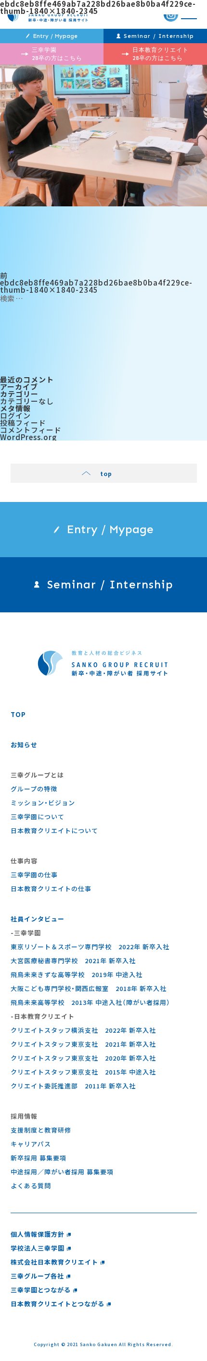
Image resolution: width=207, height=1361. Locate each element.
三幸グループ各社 (37, 1275)
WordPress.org (28, 437)
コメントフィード (31, 430)
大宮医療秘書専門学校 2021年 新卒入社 (73, 960)
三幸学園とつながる (41, 1289)
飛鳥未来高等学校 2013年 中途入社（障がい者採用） (90, 1002)
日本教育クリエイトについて (54, 830)
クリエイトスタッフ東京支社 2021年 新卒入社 (83, 1044)
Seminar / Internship (159, 36)
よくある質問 (31, 1185)
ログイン (15, 415)
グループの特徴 (34, 788)
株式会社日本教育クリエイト (54, 1261)
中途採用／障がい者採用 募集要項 (62, 1171)
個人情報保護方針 (38, 1234)
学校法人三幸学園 (38, 1248)
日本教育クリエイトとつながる (57, 1303)
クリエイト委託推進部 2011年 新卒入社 (73, 1085)
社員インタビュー (38, 918)
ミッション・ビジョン (43, 802)
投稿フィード (23, 423)
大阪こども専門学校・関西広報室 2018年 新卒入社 (89, 988)
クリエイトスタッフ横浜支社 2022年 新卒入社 (83, 1030)
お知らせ (24, 744)
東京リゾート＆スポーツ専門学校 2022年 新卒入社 (90, 946)
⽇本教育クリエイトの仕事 (51, 888)
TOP (18, 714)
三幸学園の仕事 (34, 874)
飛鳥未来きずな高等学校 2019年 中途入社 (76, 974)
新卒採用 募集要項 (38, 1157)
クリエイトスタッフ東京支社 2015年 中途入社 (83, 1071)
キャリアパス (31, 1143)
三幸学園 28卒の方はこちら (57, 54)
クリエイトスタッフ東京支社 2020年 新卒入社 (83, 1058)
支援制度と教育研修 (41, 1129)
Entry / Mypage (55, 36)
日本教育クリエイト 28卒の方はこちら (160, 54)
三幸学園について (38, 816)
